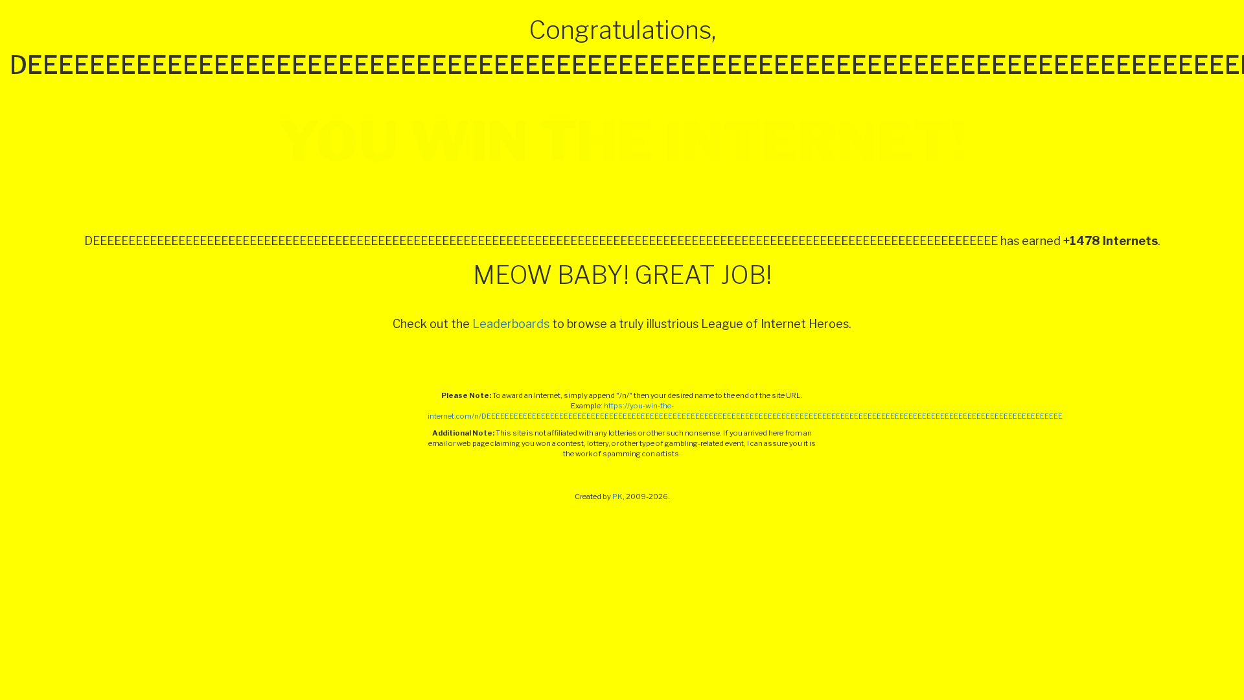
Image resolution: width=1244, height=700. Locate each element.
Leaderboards (510, 323)
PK (617, 496)
